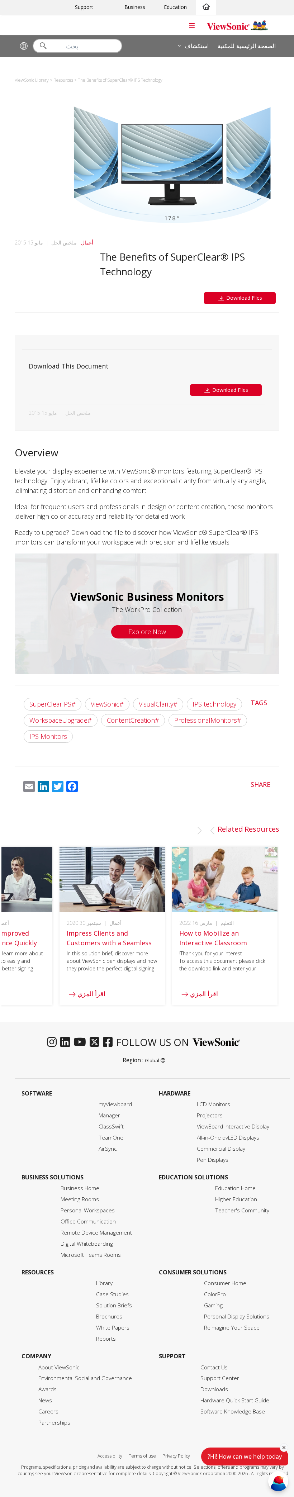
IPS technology (214, 704)
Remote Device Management (96, 1232)
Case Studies (112, 1294)
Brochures (109, 1316)
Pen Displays (212, 1160)
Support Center (219, 1378)
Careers (48, 1411)
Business (134, 7)
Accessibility (110, 1456)
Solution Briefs (114, 1305)
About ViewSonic (59, 1367)
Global (152, 1060)
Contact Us (214, 1367)
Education (175, 7)
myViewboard (115, 1104)
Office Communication (88, 1221)
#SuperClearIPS (52, 704)
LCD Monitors (213, 1104)
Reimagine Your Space (232, 1327)
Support (84, 7)
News (45, 1400)
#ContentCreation (133, 720)
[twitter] (96, 1042)
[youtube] (82, 1042)
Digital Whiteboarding (87, 1244)
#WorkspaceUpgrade (60, 720)
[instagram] (53, 1042)
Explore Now (147, 631)
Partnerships (54, 1422)
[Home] (206, 7)
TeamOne (111, 1137)
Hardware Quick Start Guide (234, 1400)
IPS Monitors (48, 736)
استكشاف (197, 45)
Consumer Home (225, 1283)
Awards (47, 1389)
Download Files (243, 297)
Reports (106, 1338)
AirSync (108, 1149)
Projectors (210, 1115)
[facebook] (109, 1042)
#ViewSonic (107, 704)
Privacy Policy (176, 1456)
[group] (224, 926)
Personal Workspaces (88, 1210)
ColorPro (215, 1294)
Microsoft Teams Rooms (91, 1255)
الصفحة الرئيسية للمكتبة (247, 45)
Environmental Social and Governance (85, 1378)
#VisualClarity (158, 704)
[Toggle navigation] (191, 25)
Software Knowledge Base (232, 1411)
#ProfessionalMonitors (207, 720)
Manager (109, 1115)
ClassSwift (111, 1126)
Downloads (214, 1389)
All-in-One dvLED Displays (228, 1137)
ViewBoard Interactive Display (233, 1126)
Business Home (80, 1188)
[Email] (29, 788)
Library (104, 1283)
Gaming (213, 1305)
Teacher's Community (242, 1210)
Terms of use (142, 1456)
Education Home (235, 1188)
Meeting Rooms (80, 1199)
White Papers (112, 1327)
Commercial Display (221, 1149)
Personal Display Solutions (236, 1316)
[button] (212, 830)
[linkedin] (67, 1042)
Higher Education (236, 1199)
